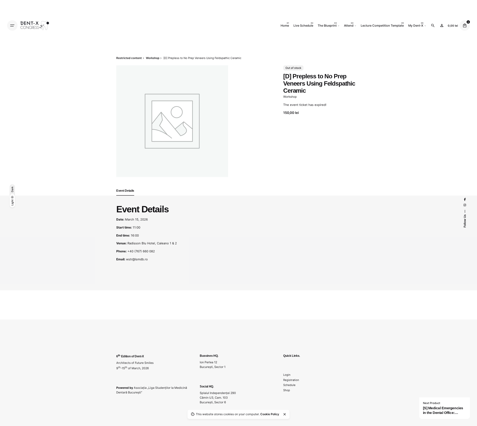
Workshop (290, 96)
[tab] (125, 195)
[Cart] (464, 25)
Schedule (289, 385)
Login (286, 374)
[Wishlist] (441, 25)
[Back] (12, 63)
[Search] (432, 25)
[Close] (284, 414)
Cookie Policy (269, 414)
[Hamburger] (12, 25)
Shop (286, 390)
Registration (291, 380)
